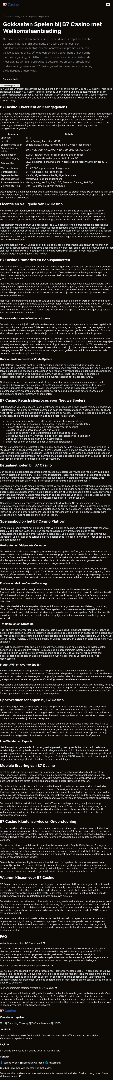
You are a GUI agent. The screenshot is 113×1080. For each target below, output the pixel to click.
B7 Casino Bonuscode (12, 1050)
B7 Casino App (52, 1050)
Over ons (5, 1035)
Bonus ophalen (11, 79)
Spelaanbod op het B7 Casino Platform (30, 94)
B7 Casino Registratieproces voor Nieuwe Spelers (50, 91)
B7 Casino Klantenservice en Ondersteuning (52, 97)
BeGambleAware (39, 1023)
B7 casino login (98, 455)
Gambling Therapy (16, 1023)
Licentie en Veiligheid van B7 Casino (65, 88)
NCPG (56, 1023)
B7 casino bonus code (32, 350)
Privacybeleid (18, 1035)
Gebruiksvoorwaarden (54, 1035)
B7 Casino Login (34, 1050)
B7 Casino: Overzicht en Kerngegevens (22, 88)
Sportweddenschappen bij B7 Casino (75, 94)
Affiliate (71, 1035)
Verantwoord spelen (11, 1038)
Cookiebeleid (33, 1035)
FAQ (11, 100)
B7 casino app (11, 797)
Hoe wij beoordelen (87, 1035)
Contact (27, 1038)
